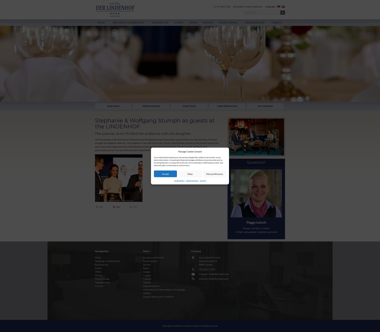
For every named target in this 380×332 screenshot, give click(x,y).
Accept (165, 173)
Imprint (203, 181)
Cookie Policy (179, 181)
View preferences (214, 173)
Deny (190, 173)
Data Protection (192, 181)
